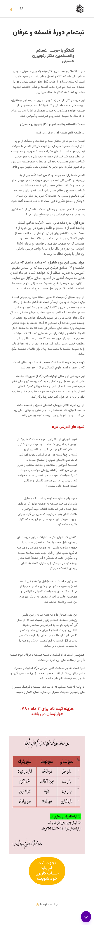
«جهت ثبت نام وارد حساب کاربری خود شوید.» (47, 870)
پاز (37, 904)
